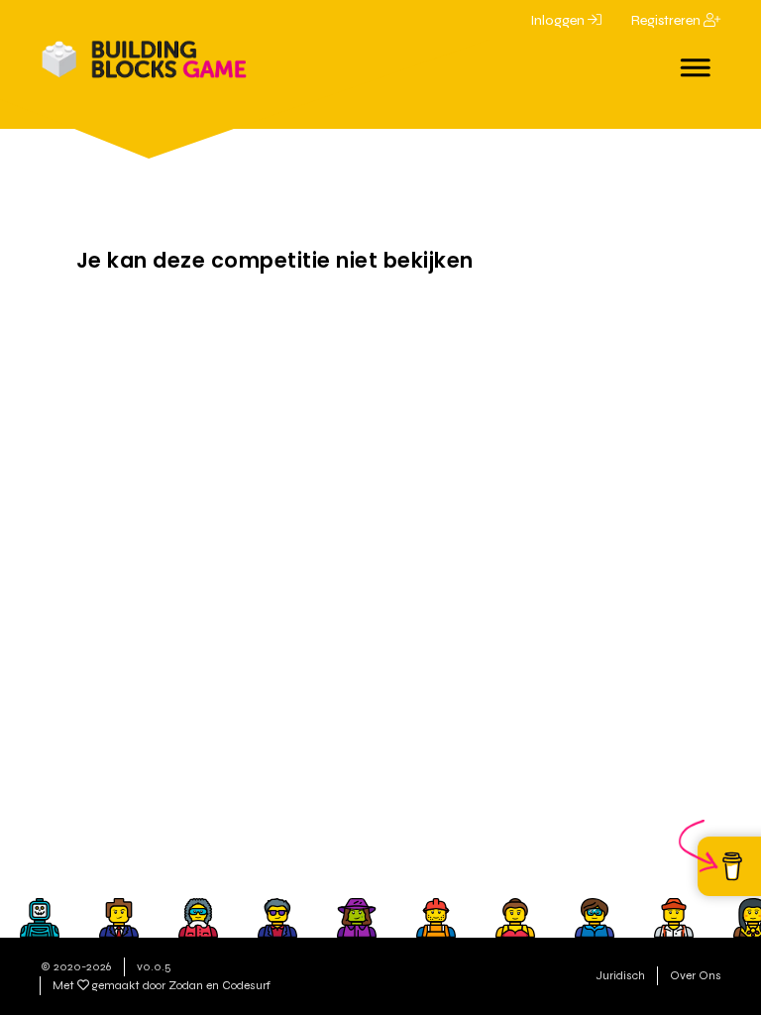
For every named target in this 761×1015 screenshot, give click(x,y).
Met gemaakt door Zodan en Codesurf (162, 985)
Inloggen (559, 20)
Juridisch (621, 975)
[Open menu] (696, 62)
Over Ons (695, 975)
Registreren (667, 20)
